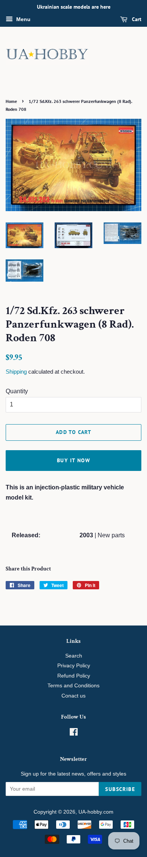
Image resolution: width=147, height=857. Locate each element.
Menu (23, 19)
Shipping (16, 371)
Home (11, 101)
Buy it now (73, 460)
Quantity (17, 391)
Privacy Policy (73, 665)
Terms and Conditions (73, 685)
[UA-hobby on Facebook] (73, 733)
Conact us (73, 696)
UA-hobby (90, 812)
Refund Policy (73, 676)
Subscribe (120, 789)
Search (73, 656)
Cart (135, 19)
